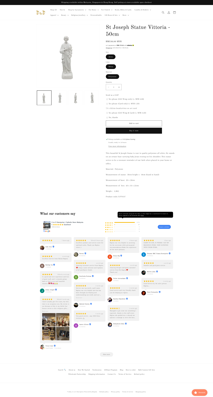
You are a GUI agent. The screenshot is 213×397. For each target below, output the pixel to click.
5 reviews (116, 258)
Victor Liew (49, 346)
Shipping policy (141, 392)
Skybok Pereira (84, 304)
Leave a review (164, 227)
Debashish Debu (118, 324)
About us (72, 370)
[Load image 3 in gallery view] (75, 98)
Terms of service (127, 392)
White (110, 67)
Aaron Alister (84, 324)
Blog (121, 370)
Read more (45, 311)
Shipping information (96, 374)
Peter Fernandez (152, 292)
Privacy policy (115, 392)
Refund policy (139, 374)
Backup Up (49, 265)
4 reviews (48, 292)
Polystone (112, 77)
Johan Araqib (49, 290)
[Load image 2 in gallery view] (60, 98)
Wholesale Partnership (77, 374)
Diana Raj (116, 256)
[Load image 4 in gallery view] (91, 98)
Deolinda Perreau (85, 276)
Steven (81, 253)
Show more (106, 354)
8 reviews (82, 255)
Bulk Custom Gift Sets (146, 370)
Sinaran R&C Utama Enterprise (157, 253)
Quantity (109, 82)
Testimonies (97, 370)
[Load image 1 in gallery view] (44, 98)
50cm (110, 57)
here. (142, 215)
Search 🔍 (62, 370)
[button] (77, 10)
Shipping (109, 48)
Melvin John (151, 271)
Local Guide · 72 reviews (53, 348)
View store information (117, 146)
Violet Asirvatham (119, 278)
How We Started (84, 370)
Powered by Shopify (90, 392)
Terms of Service (124, 374)
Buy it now (134, 131)
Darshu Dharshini (119, 299)
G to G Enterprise (78, 392)
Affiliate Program (110, 370)
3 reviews (82, 306)
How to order (131, 370)
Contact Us (112, 374)
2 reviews (150, 255)
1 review (48, 249)
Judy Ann (48, 247)
